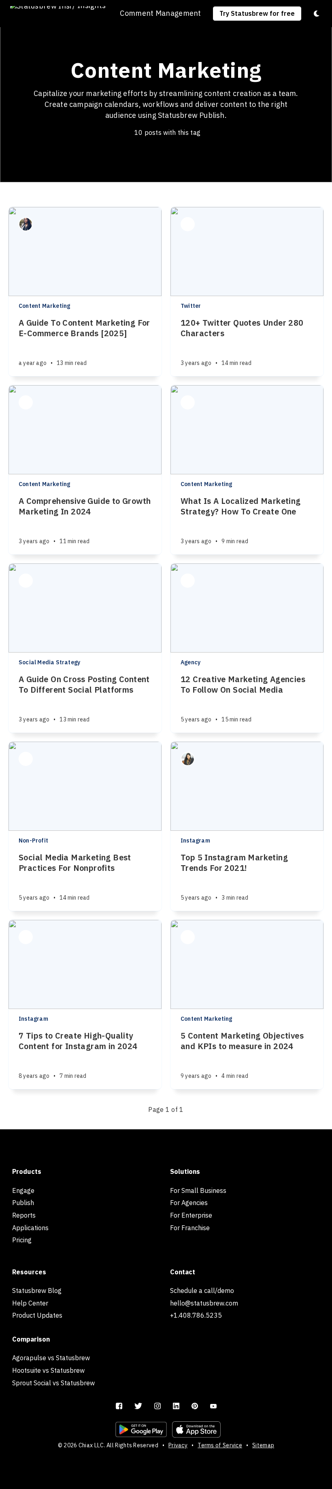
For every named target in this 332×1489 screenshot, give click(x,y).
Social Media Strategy (49, 662)
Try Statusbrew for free (257, 13)
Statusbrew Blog (37, 1290)
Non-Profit (33, 840)
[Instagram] (157, 1406)
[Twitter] (138, 1406)
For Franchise (190, 1228)
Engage (23, 1190)
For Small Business (198, 1190)
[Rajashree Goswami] (188, 581)
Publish (23, 1203)
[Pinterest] (195, 1406)
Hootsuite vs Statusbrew (48, 1370)
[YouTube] (213, 1406)
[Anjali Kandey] (188, 759)
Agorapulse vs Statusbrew (51, 1358)
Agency (190, 662)
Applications (30, 1228)
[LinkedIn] (176, 1406)
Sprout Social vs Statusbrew (53, 1383)
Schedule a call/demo (202, 1290)
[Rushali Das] (188, 224)
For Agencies (189, 1203)
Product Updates (37, 1315)
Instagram (195, 840)
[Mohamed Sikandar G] (188, 937)
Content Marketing (44, 305)
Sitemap (263, 1445)
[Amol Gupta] (26, 937)
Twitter (191, 305)
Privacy (177, 1445)
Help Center (30, 1303)
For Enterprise (191, 1215)
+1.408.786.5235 (196, 1315)
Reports (24, 1215)
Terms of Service (220, 1445)
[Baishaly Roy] (26, 402)
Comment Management (160, 13)
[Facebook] (119, 1406)
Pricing (22, 1240)
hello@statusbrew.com (204, 1303)
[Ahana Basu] (26, 224)
